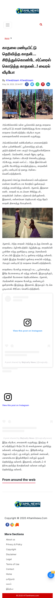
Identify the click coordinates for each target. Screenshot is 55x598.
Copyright (11, 549)
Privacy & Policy (14, 544)
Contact (10, 569)
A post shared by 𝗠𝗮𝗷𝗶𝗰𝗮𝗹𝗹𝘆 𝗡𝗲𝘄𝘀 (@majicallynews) (29, 362)
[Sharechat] (12, 524)
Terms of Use (12, 564)
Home (9, 574)
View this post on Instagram (15, 405)
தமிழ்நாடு (10, 579)
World (7, 38)
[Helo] (17, 524)
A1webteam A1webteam (19, 80)
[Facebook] (7, 524)
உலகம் (8, 584)
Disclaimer (11, 554)
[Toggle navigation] (7, 25)
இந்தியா (9, 589)
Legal (9, 559)
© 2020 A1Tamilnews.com (27, 595)
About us (10, 539)
